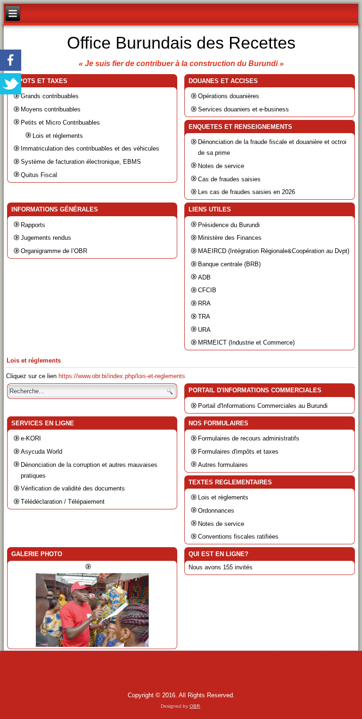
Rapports (33, 224)
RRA (204, 303)
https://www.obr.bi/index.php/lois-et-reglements (121, 376)
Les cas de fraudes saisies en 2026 (246, 191)
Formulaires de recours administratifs (248, 438)
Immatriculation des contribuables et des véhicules (90, 148)
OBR (194, 706)
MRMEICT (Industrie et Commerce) (246, 342)
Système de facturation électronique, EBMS (81, 161)
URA (204, 329)
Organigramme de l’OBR (54, 250)
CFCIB (207, 290)
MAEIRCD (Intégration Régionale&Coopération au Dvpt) (273, 250)
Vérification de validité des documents (73, 488)
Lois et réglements (58, 135)
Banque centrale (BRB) (229, 264)
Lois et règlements (223, 497)
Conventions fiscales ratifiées (238, 536)
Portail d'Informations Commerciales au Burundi (263, 405)
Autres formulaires (223, 464)
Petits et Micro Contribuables (60, 122)
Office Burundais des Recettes (181, 42)
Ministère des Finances (230, 237)
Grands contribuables (50, 96)
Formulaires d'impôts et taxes (238, 451)
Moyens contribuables (51, 109)
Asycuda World (41, 451)
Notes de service (221, 165)
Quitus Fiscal (39, 174)
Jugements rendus (46, 237)
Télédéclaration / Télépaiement (63, 501)
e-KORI (31, 438)
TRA (204, 316)
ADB (204, 277)
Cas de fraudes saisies (229, 179)
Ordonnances (216, 510)
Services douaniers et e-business (243, 109)
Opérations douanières (228, 96)
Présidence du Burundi (229, 224)
